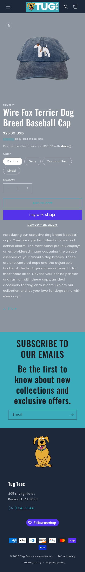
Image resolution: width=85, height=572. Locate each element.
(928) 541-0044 (21, 508)
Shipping (8, 138)
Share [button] (12, 308)
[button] (8, 6)
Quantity (9, 180)
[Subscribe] (72, 415)
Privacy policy (32, 562)
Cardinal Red (57, 161)
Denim (12, 161)
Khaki (11, 171)
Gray (32, 161)
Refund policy (66, 556)
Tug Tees (26, 556)
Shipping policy (55, 562)
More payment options (42, 224)
